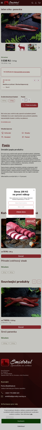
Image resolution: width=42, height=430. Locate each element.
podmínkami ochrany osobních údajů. (21, 216)
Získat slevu (21, 212)
